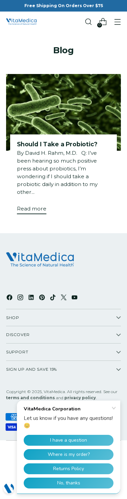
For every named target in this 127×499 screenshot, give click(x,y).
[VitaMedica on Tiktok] (53, 298)
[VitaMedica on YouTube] (75, 298)
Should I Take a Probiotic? (57, 144)
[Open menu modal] (117, 22)
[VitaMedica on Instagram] (21, 298)
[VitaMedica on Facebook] (10, 298)
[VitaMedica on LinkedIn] (32, 298)
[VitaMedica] (21, 21)
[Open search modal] (88, 22)
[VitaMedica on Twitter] (64, 298)
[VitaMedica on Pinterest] (43, 298)
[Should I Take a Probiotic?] (63, 112)
